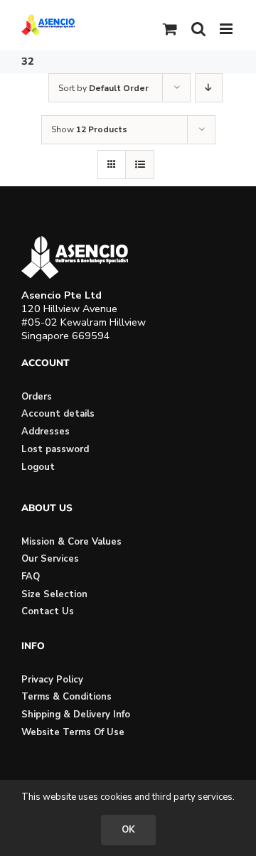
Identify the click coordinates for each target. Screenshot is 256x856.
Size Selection (54, 594)
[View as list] (140, 164)
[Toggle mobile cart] (170, 28)
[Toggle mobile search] (198, 28)
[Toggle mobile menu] (227, 28)
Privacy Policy (52, 679)
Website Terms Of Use (72, 732)
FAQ (30, 576)
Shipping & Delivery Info (75, 714)
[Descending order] (209, 87)
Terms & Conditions (66, 696)
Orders (36, 396)
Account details (58, 413)
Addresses (45, 431)
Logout (38, 467)
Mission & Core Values (71, 541)
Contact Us (47, 611)
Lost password (55, 449)
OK (128, 829)
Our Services (50, 558)
